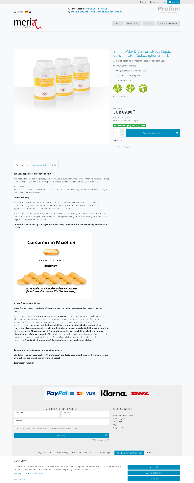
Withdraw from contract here (129, 453)
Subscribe (60, 435)
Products (118, 23)
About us (149, 23)
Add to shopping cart (152, 133)
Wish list (119, 140)
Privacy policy (62, 452)
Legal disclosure (45, 452)
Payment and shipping (123, 415)
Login (115, 424)
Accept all (154, 467)
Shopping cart (119, 418)
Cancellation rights (103, 452)
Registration (118, 427)
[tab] (22, 165)
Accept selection (153, 473)
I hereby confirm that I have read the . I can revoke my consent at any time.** (47, 428)
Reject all (154, 478)
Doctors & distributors (168, 23)
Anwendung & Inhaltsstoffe (44, 165)
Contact (150, 452)
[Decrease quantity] (122, 135)
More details (19, 479)
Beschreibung (22, 165)
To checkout (118, 421)
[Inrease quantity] (122, 131)
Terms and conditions (81, 452)
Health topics (133, 23)
